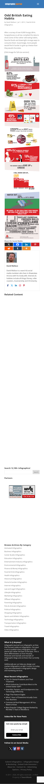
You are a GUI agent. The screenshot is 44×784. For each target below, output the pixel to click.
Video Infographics (11, 630)
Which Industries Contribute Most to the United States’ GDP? (21, 685)
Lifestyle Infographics (12, 592)
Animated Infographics (13, 548)
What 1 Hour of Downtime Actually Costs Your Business (21, 698)
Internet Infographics (12, 585)
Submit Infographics (13, 762)
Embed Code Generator (27, 764)
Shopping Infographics (13, 613)
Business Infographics (12, 551)
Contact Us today (33, 666)
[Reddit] (9, 248)
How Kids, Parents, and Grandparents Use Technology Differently (22, 690)
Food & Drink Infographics (14, 572)
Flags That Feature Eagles (15, 694)
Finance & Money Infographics (16, 568)
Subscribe (16, 735)
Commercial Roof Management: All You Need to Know (21, 703)
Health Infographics (12, 575)
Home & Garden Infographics (15, 582)
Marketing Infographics (13, 596)
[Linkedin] (26, 244)
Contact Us (21, 767)
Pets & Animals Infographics (15, 606)
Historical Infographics (13, 579)
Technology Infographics (13, 619)
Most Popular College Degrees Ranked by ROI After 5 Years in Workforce (22, 708)
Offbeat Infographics (12, 599)
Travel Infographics (11, 626)
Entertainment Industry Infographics (18, 562)
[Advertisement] (22, 378)
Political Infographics (12, 609)
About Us (11, 767)
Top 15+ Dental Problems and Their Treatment (19, 680)
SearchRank (27, 777)
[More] (26, 248)
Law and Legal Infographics (14, 589)
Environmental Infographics (15, 565)
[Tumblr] (17, 248)
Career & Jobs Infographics (14, 555)
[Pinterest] (35, 244)
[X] (9, 244)
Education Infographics (13, 558)
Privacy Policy (26, 769)
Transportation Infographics (15, 623)
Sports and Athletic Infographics (16, 616)
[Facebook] (17, 244)
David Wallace (11, 22)
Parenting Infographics (13, 602)
